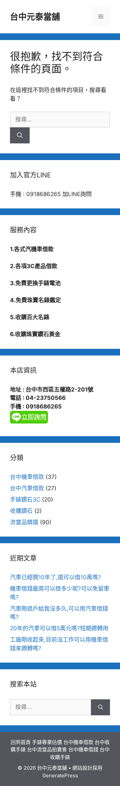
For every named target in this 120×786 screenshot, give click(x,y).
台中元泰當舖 (35, 17)
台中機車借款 (27, 477)
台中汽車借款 (27, 488)
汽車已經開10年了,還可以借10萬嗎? (55, 577)
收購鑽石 (21, 511)
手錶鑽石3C (25, 499)
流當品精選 (24, 522)
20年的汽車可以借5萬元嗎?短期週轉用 (59, 628)
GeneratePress (60, 775)
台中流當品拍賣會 (47, 749)
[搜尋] (20, 135)
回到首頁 (21, 742)
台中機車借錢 (83, 749)
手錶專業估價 (47, 742)
